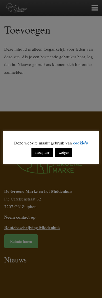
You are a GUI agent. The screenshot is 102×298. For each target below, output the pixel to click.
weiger (64, 152)
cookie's (80, 143)
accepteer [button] (42, 152)
